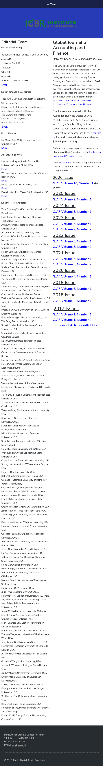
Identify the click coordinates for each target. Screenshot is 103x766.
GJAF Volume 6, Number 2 (72, 247)
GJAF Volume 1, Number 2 (72, 320)
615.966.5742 (19, 744)
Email (4, 84)
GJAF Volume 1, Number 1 (72, 314)
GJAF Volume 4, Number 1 (72, 276)
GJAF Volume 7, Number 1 (72, 224)
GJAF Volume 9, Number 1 (72, 199)
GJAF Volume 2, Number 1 (72, 301)
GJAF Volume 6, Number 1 (72, 241)
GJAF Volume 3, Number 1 (72, 289)
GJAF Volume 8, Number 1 (72, 212)
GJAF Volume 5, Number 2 (72, 264)
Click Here (65, 162)
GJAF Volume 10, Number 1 (73, 183)
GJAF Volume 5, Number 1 (72, 259)
